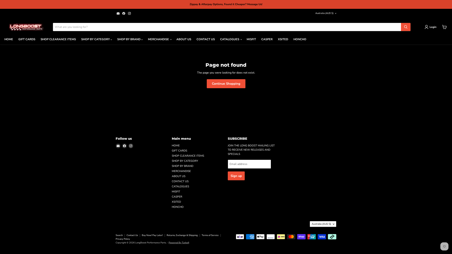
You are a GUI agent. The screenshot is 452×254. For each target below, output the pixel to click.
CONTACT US (206, 39)
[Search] (406, 27)
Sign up (236, 176)
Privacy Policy (123, 239)
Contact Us (132, 235)
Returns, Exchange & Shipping (182, 235)
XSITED (283, 39)
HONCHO (299, 39)
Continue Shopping (226, 83)
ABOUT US (183, 39)
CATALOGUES (230, 39)
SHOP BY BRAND (129, 39)
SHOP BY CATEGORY (96, 39)
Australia (324, 13)
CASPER (267, 39)
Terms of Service (210, 235)
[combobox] (227, 27)
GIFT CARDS (26, 39)
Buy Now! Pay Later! (152, 235)
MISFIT (251, 39)
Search (119, 235)
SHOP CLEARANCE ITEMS (58, 39)
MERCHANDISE (159, 39)
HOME (8, 39)
